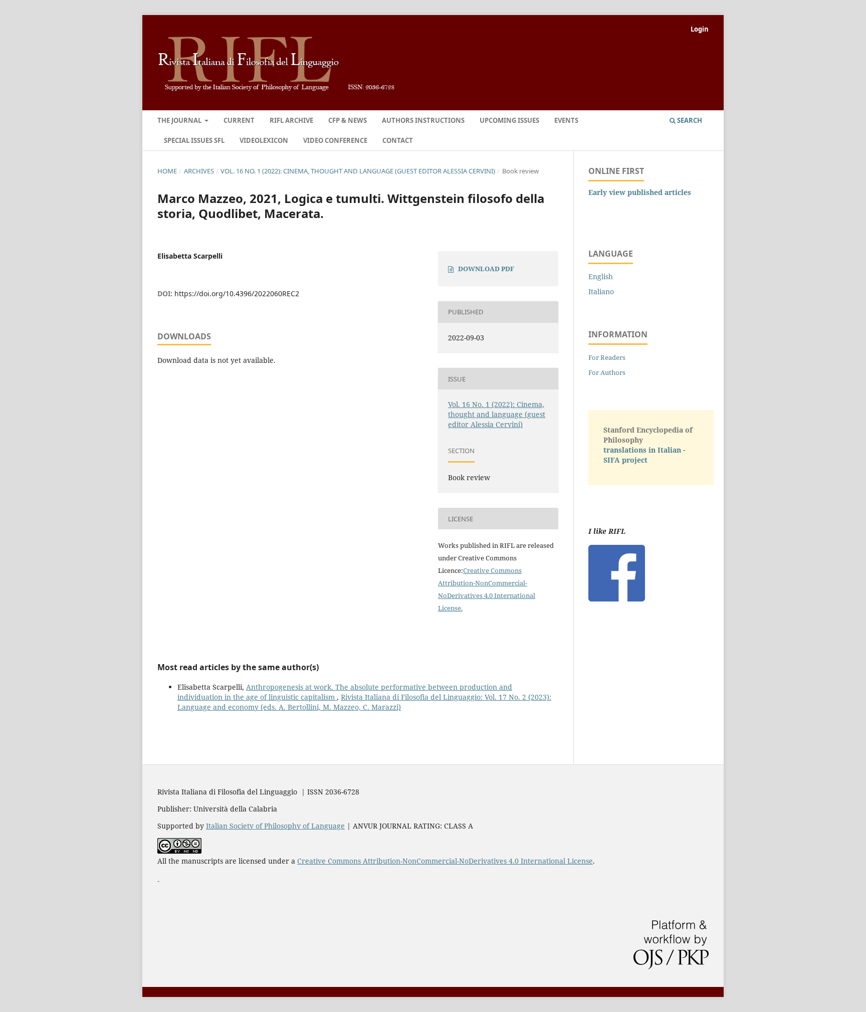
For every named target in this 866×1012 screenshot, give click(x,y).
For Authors (606, 372)
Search (689, 120)
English (600, 276)
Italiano (601, 291)
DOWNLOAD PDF (486, 268)
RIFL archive (291, 120)
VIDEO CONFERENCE (335, 140)
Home (167, 170)
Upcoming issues (509, 120)
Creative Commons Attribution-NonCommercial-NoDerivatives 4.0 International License (445, 861)
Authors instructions (423, 120)
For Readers (606, 357)
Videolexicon (264, 140)
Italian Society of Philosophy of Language (275, 826)
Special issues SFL (194, 140)
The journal (180, 120)
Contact (397, 140)
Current (239, 120)
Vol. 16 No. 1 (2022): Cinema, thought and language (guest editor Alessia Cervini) (358, 170)
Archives (199, 170)
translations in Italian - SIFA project (644, 455)
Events (566, 120)
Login (700, 29)
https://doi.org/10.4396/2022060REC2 (236, 293)
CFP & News (347, 120)
